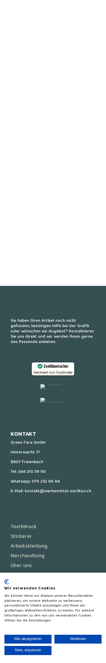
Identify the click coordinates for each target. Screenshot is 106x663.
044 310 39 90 (32, 472)
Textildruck (24, 527)
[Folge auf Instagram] (64, 416)
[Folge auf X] (53, 416)
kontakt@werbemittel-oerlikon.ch (58, 491)
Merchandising (27, 556)
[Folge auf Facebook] (41, 416)
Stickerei (21, 536)
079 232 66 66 (46, 481)
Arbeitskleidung (29, 546)
